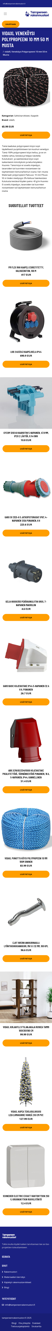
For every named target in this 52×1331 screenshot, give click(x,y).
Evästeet (36, 1323)
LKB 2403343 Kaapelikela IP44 (26, 351)
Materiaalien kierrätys (14, 1277)
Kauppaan (11, 24)
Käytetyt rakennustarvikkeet (17, 1282)
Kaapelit (34, 115)
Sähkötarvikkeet (22, 115)
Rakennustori (10, 1271)
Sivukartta (36, 1326)
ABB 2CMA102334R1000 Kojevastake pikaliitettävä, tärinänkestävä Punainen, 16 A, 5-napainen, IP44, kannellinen (26, 774)
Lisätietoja (26, 135)
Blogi (6, 1287)
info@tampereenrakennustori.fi (14, 4)
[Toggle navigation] (5, 13)
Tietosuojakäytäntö (20, 1326)
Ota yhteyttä (24, 1323)
